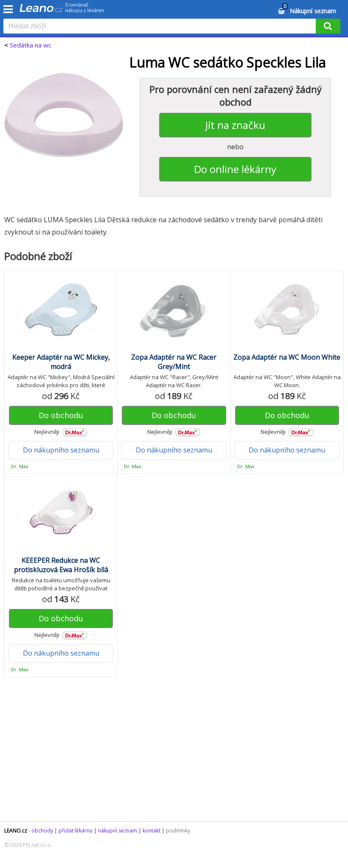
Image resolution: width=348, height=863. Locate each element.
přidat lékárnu (76, 830)
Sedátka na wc (30, 45)
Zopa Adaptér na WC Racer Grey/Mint (173, 361)
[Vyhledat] (328, 26)
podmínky (178, 830)
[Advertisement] (174, 753)
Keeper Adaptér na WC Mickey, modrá (61, 361)
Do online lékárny (235, 169)
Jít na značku (235, 125)
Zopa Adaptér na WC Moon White (286, 357)
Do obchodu (61, 415)
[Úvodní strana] (62, 10)
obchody (42, 830)
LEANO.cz (15, 830)
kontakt (151, 830)
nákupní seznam (117, 830)
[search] (161, 27)
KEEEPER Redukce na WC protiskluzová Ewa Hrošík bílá (61, 565)
